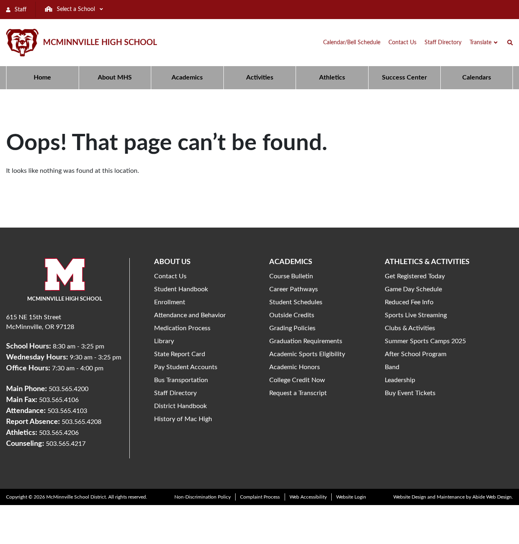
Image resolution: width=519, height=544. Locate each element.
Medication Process (182, 328)
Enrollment (169, 302)
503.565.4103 (67, 411)
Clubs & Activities (410, 328)
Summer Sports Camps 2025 (425, 341)
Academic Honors (294, 367)
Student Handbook (181, 289)
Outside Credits (291, 315)
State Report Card (179, 354)
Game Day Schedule (413, 289)
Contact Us (170, 276)
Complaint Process (260, 497)
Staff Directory (175, 393)
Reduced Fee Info (409, 302)
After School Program (415, 354)
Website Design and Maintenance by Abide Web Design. (453, 497)
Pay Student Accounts (185, 367)
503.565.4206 (59, 433)
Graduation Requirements (305, 341)
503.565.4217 (66, 444)
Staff (19, 10)
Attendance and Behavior (190, 315)
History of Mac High (183, 419)
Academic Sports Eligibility (307, 354)
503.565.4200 (68, 389)
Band (392, 367)
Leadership (400, 380)
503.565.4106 (59, 400)
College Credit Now (297, 380)
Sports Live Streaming (416, 315)
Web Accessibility (308, 497)
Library (164, 341)
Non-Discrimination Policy (202, 497)
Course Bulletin (291, 276)
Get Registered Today (415, 276)
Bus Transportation (181, 380)
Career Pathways (293, 289)
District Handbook (180, 406)
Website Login (351, 497)
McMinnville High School (100, 43)
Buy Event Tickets (410, 393)
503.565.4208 (81, 422)
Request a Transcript (298, 393)
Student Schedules (295, 302)
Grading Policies (292, 328)
